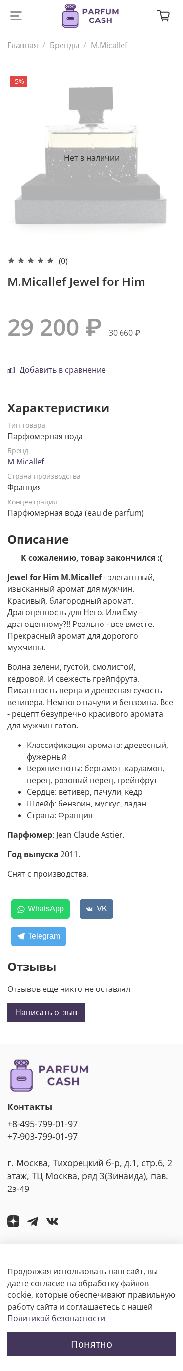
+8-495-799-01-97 (42, 1123)
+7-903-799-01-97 (42, 1136)
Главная (22, 45)
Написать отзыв (46, 1012)
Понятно (91, 1344)
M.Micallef (109, 45)
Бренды (64, 45)
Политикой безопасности (56, 1318)
